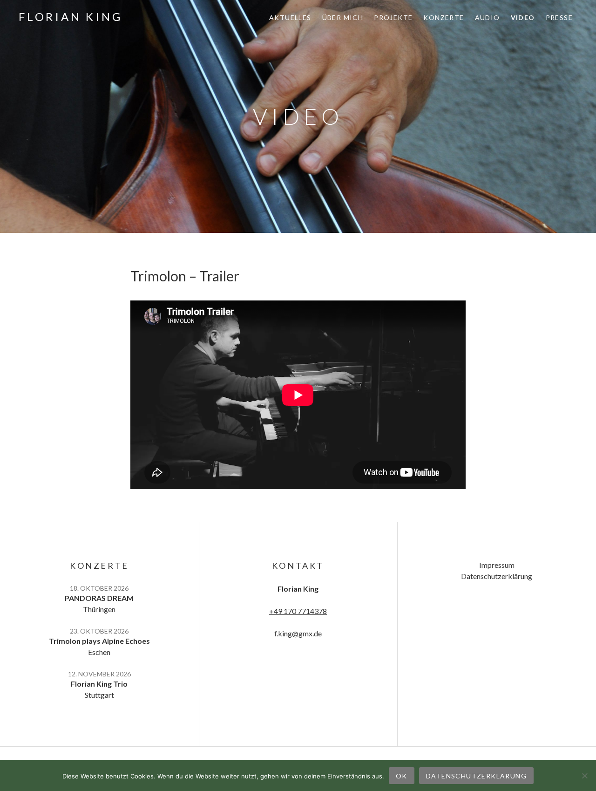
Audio (487, 17)
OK (401, 776)
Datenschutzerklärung (496, 576)
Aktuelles (290, 17)
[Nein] (584, 775)
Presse (559, 17)
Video (523, 17)
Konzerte (443, 17)
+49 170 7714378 (298, 611)
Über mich (343, 17)
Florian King (70, 16)
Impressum (497, 564)
